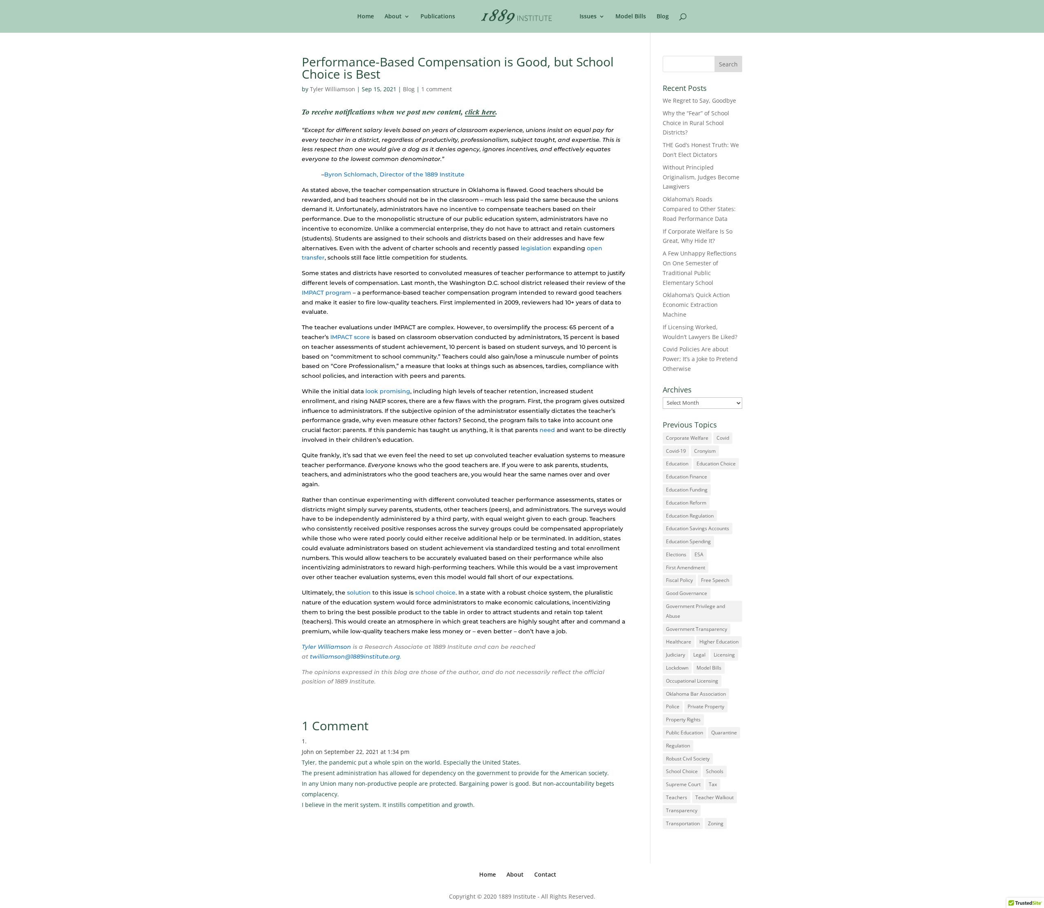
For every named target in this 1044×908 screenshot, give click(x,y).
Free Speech (715, 580)
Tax (713, 784)
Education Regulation (690, 515)
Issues (588, 16)
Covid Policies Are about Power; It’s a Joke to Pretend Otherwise (700, 358)
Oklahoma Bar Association (696, 693)
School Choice (682, 771)
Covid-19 (676, 450)
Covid (723, 437)
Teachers (676, 797)
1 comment (436, 89)
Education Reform (686, 502)
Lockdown (677, 667)
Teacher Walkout (714, 797)
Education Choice (716, 463)
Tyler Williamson (332, 89)
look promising (387, 391)
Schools (714, 771)
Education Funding (687, 489)
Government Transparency (696, 629)
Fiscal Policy (679, 580)
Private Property (706, 706)
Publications (437, 16)
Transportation (683, 823)
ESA (699, 554)
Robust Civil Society (688, 758)
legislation (536, 248)
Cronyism (705, 450)
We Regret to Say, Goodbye (699, 100)
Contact (545, 874)
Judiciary (675, 654)
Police (672, 706)
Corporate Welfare (687, 437)
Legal (699, 654)
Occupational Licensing (692, 680)
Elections (676, 554)
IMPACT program (326, 292)
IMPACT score (350, 337)
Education (677, 463)
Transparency (681, 810)
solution (359, 592)
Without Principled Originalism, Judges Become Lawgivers (701, 177)
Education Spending (688, 541)
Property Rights (683, 719)
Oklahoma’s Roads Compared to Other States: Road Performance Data (699, 209)
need (547, 430)
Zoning (715, 823)
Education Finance (686, 476)
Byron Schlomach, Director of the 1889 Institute (394, 174)
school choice (435, 592)
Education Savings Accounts (697, 528)
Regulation (678, 745)
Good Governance (686, 593)
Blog (663, 16)
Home (365, 16)
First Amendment (685, 567)
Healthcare (678, 641)
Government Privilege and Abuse (695, 611)
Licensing (724, 654)
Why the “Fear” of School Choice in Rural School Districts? (696, 123)
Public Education (684, 732)
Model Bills (630, 16)
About (393, 16)
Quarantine (724, 732)
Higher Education (719, 641)
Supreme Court (683, 784)
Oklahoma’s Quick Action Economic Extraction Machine (696, 304)
